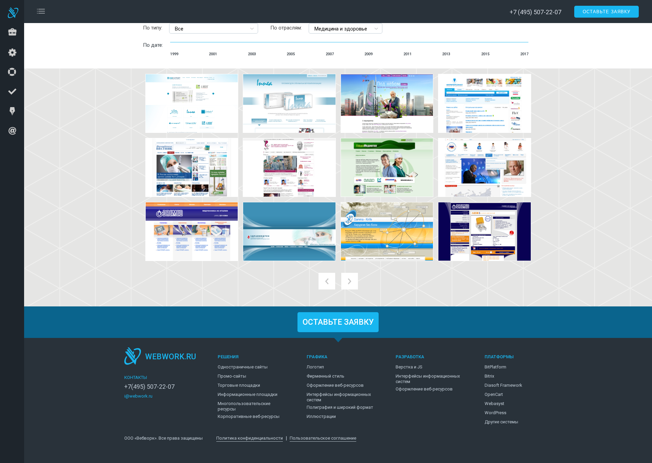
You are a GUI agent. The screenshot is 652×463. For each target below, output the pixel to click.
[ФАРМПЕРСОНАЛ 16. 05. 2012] (484, 103)
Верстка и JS (409, 366)
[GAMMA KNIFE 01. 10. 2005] (387, 231)
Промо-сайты (232, 376)
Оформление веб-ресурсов (335, 385)
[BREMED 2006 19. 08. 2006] (191, 231)
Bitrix (489, 376)
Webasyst (494, 403)
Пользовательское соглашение (323, 438)
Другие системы (501, 421)
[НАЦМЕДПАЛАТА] (484, 167)
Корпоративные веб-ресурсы (248, 416)
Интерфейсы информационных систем (339, 397)
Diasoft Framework (503, 385)
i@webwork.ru (138, 396)
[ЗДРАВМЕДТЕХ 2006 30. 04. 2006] (289, 231)
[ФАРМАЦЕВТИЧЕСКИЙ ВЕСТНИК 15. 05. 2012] (191, 167)
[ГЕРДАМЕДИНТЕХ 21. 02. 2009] (387, 167)
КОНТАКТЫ (135, 377)
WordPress (495, 412)
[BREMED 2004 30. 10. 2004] (484, 231)
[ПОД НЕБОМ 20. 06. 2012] (387, 103)
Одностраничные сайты (243, 366)
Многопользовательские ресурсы (244, 406)
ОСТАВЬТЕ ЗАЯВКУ (338, 322)
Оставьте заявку (606, 11)
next (349, 281)
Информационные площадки (247, 394)
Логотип (315, 366)
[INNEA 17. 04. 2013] (289, 103)
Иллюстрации (321, 416)
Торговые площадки (239, 385)
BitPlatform (495, 366)
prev (327, 281)
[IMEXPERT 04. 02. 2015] (191, 103)
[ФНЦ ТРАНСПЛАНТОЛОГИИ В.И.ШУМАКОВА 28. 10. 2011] (289, 167)
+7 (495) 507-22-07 (535, 12)
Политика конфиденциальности (249, 438)
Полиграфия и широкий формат (340, 407)
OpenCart (494, 394)
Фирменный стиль (325, 376)
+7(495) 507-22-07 (149, 386)
